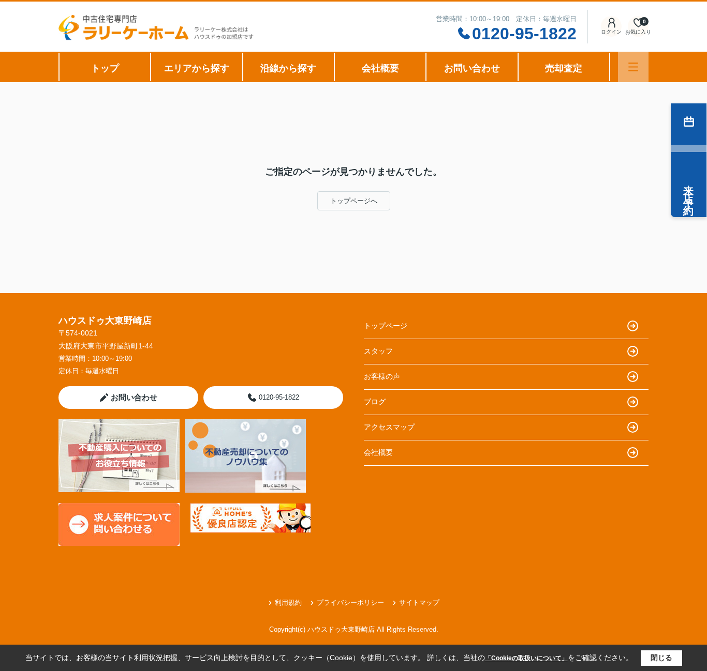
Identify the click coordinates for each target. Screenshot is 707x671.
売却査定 (563, 68)
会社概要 (380, 68)
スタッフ (378, 351)
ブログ (375, 402)
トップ (105, 68)
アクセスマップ (389, 427)
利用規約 (288, 602)
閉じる (661, 657)
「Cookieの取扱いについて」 (526, 658)
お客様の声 (382, 376)
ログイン (611, 32)
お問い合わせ (472, 68)
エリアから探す (196, 68)
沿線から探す (288, 68)
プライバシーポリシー (350, 602)
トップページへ (353, 201)
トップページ (385, 326)
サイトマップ (419, 602)
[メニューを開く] (633, 67)
